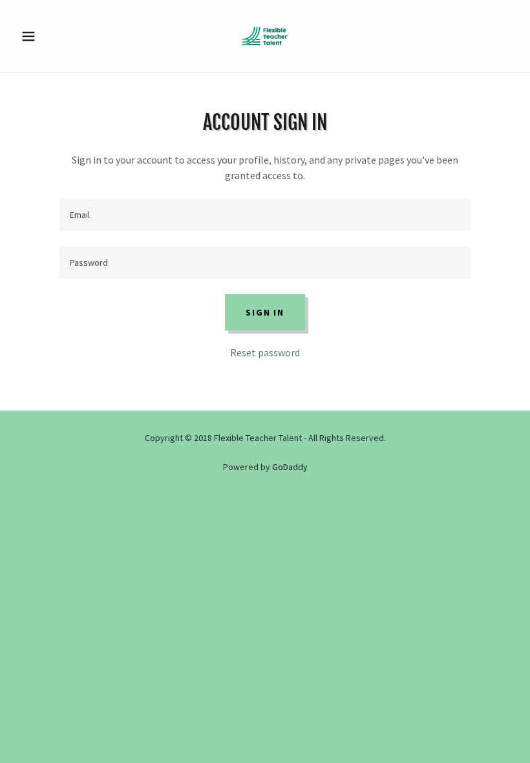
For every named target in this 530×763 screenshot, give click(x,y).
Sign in (265, 312)
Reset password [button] (265, 352)
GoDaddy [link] (290, 467)
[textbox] (264, 215)
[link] (265, 36)
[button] (53, 36)
